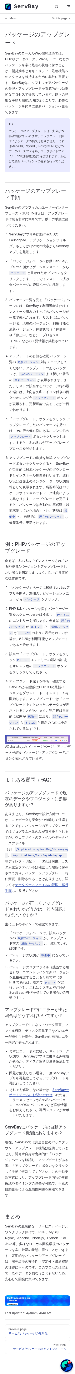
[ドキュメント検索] (57, 7)
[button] (66, 1365)
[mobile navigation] (68, 6)
